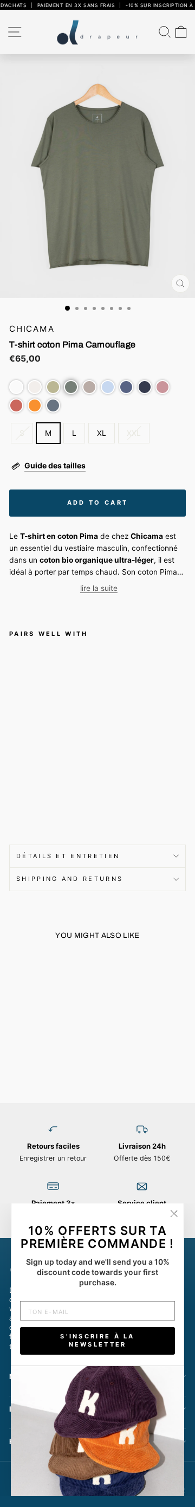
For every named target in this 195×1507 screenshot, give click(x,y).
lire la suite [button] (99, 588)
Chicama (32, 329)
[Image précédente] (12, 1002)
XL (101, 433)
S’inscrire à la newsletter (97, 1340)
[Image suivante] (14, 733)
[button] (16, 387)
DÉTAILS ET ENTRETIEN (68, 856)
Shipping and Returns (69, 879)
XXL (134, 433)
